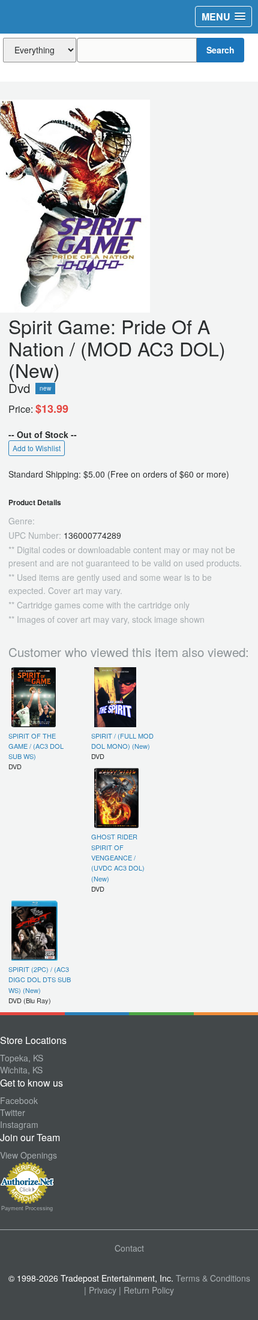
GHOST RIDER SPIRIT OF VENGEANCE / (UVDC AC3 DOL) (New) (118, 857)
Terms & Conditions (213, 1278)
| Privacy (100, 1290)
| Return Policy (146, 1290)
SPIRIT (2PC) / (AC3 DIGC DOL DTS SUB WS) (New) (39, 979)
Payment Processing (27, 1208)
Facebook (19, 1100)
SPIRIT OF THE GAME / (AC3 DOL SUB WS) (36, 746)
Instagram (19, 1124)
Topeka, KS (21, 1058)
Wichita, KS (21, 1070)
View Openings (28, 1155)
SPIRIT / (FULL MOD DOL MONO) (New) (122, 741)
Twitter (12, 1112)
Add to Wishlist (37, 448)
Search (220, 50)
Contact (129, 1248)
